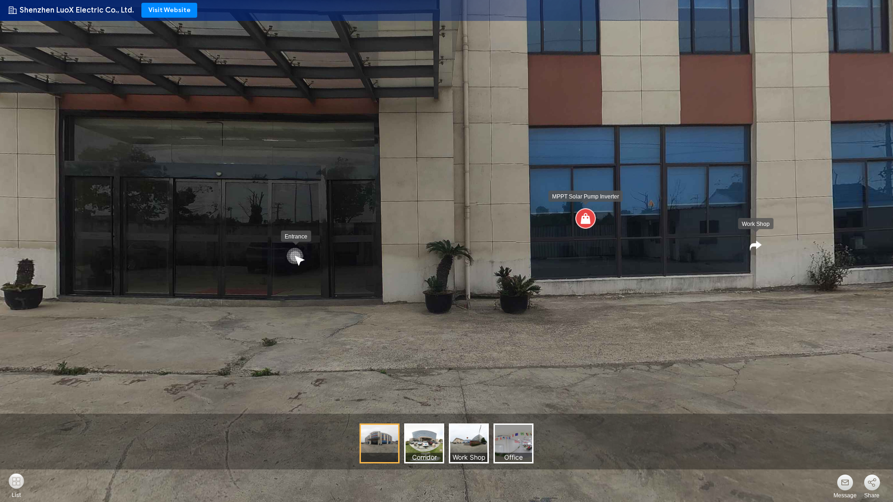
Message (845, 495)
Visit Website (169, 10)
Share (872, 495)
